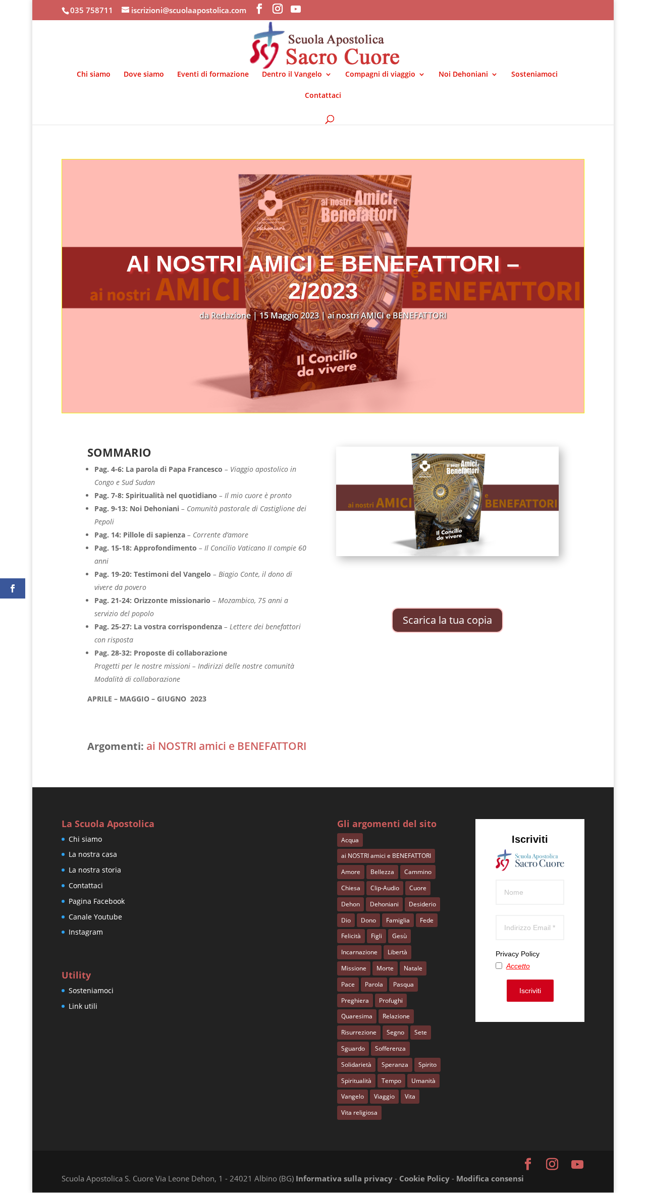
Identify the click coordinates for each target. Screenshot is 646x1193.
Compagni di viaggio (380, 75)
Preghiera (355, 1000)
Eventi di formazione (213, 75)
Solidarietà (356, 1064)
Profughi (391, 1000)
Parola (374, 984)
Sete (420, 1032)
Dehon (350, 904)
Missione (353, 968)
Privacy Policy (518, 953)
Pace (348, 984)
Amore (350, 871)
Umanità (423, 1080)
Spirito (427, 1064)
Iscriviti (530, 991)
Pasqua (403, 984)
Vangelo (352, 1096)
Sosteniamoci (534, 75)
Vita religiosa (359, 1112)
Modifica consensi (490, 1178)
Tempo (391, 1080)
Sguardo (353, 1048)
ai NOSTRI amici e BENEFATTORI (226, 746)
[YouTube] (296, 9)
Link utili (83, 1006)
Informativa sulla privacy (344, 1178)
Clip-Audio (384, 888)
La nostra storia (95, 870)
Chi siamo (94, 75)
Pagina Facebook (97, 901)
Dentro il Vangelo (292, 75)
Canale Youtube (95, 916)
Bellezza (382, 871)
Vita (410, 1096)
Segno (395, 1032)
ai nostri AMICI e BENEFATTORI (387, 315)
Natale (413, 968)
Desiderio (422, 904)
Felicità (351, 936)
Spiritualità (356, 1080)
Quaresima (356, 1016)
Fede (427, 920)
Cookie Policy (424, 1178)
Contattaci (323, 96)
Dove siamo (144, 75)
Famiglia (398, 920)
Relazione (396, 1016)
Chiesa (350, 888)
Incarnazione (359, 952)
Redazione (231, 315)
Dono (368, 920)
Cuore (417, 888)
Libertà (397, 952)
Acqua (350, 840)
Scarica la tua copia (447, 620)
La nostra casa (93, 854)
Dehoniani (384, 904)
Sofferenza (390, 1048)
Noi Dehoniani (463, 75)
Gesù (399, 936)
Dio (346, 920)
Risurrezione (358, 1032)
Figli (376, 936)
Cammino (418, 871)
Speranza (395, 1064)
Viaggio (384, 1096)
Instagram (86, 932)
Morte (385, 968)
